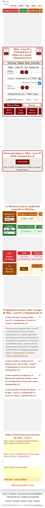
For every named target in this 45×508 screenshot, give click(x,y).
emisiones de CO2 (10, 11)
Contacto (12, 494)
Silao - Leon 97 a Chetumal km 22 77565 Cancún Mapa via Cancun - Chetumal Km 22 (21, 455)
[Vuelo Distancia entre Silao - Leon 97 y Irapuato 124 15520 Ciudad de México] (32, 448)
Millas (29, 100)
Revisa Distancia (9, 111)
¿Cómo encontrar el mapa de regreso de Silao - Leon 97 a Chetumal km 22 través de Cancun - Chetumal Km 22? (20, 393)
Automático (19, 100)
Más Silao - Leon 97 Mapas (16, 479)
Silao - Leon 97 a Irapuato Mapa (15, 467)
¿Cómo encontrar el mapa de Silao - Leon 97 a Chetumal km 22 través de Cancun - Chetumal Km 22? (20, 320)
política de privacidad (30, 497)
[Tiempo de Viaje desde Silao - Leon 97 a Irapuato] (22, 472)
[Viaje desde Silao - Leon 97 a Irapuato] (16, 472)
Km (6, 51)
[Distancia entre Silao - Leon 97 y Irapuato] (6, 472)
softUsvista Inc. (38, 505)
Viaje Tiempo (21, 111)
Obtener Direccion (32, 111)
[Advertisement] (22, 30)
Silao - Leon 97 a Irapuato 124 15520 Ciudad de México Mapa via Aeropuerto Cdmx (21, 442)
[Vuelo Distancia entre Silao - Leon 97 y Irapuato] (32, 472)
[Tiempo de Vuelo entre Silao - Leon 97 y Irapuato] (37, 472)
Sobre (4, 494)
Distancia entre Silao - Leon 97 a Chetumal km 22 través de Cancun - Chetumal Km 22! (22, 353)
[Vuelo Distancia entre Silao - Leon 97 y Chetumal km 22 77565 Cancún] (32, 461)
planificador (34, 11)
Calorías (23, 11)
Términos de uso (13, 497)
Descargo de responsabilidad (30, 494)
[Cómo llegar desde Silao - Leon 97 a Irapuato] (11, 472)
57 (38, 51)
